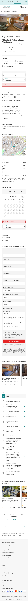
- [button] (24, 153)
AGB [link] (22, 345)
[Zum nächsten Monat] (22, 196)
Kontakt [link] (4, 565)
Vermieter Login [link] (5, 557)
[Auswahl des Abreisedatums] (19, 283)
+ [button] (24, 151)
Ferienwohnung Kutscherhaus (10, 500)
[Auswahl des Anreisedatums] (8, 283)
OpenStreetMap (18, 155)
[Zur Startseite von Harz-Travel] (6, 7)
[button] (22, 15)
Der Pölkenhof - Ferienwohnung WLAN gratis (10, 379)
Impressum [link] (4, 568)
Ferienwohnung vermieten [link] (8, 552)
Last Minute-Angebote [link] (7, 545)
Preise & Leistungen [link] (6, 555)
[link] (4, 583)
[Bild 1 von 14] (14, 22)
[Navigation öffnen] (25, 7)
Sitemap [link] (4, 575)
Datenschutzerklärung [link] (12, 345)
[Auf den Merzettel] (25, 15)
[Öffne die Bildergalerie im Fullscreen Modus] (25, 29)
